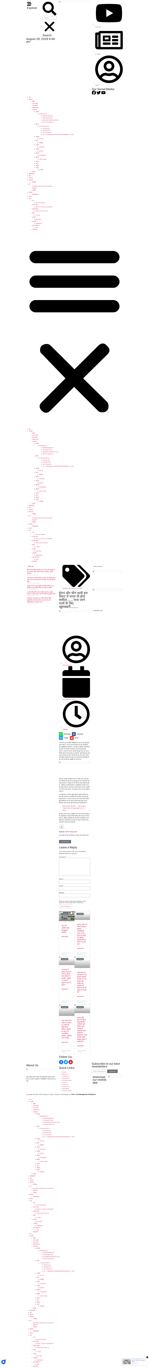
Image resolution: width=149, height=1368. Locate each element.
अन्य (30, 198)
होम (30, 97)
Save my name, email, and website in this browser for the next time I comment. (72, 902)
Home (64, 1072)
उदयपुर (37, 136)
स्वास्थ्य (31, 178)
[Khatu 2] (74, 762)
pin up (41, 138)
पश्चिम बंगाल (35, 107)
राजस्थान (34, 109)
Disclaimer (65, 1078)
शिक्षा (33, 213)
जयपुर (37, 167)
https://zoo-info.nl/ (42, 211)
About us (65, 1074)
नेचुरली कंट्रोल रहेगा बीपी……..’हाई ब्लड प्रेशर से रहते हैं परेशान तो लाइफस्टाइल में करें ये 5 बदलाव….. (74, 808)
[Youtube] (103, 93)
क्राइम (34, 217)
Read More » (65, 936)
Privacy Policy (67, 1080)
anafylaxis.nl (43, 114)
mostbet (42, 147)
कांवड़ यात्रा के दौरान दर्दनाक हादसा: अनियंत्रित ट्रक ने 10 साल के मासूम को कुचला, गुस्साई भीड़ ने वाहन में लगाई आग (82, 934)
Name (61, 879)
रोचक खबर (35, 205)
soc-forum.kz (47, 132)
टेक (33, 200)
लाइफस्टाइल (35, 209)
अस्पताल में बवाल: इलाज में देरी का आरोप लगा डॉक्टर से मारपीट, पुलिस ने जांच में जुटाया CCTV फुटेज (66, 977)
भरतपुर (37, 149)
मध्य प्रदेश (35, 105)
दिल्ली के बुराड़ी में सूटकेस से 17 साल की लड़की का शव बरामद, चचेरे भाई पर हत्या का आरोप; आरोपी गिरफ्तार (41, 571)
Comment (62, 857)
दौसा (37, 141)
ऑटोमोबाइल (35, 194)
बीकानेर (37, 153)
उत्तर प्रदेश (35, 103)
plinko (41, 151)
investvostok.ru (44, 126)
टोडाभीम (41, 169)
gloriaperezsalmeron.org (51, 120)
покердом (42, 155)
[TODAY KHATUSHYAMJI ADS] (107, 590)
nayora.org (46, 128)
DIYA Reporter (71, 832)
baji (37, 227)
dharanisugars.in (48, 116)
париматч (39, 223)
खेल (30, 176)
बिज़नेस (31, 192)
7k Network (92, 1094)
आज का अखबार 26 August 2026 (65, 929)
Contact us (66, 1076)
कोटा (37, 163)
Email (61, 885)
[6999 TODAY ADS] (107, 572)
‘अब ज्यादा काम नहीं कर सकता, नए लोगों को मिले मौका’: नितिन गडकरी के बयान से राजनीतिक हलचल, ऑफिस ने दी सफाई (67, 1029)
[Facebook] (94, 93)
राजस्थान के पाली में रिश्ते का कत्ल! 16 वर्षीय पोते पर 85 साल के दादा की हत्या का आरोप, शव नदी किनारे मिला (41, 579)
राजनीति (34, 221)
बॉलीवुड (34, 182)
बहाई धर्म (34, 188)
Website (61, 892)
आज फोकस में (35, 225)
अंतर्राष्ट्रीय (31, 174)
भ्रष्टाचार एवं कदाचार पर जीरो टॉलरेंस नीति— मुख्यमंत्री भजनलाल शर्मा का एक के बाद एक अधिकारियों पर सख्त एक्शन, (39, 600)
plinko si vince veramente (44, 207)
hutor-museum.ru (48, 122)
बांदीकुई (41, 143)
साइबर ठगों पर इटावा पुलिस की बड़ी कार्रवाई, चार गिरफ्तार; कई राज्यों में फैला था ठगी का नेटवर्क (40, 587)
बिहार (33, 101)
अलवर (37, 161)
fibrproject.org (47, 118)
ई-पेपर (30, 196)
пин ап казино (40, 203)
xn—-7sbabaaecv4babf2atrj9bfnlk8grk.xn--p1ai (58, 134)
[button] (49, 9)
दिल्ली (33, 172)
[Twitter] (98, 93)
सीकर (37, 124)
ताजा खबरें (79, 588)
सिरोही (37, 112)
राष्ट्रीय (31, 99)
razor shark (43, 159)
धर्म (29, 184)
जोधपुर (37, 165)
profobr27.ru (47, 130)
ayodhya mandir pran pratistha (42, 186)
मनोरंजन (31, 180)
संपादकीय (34, 229)
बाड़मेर (37, 145)
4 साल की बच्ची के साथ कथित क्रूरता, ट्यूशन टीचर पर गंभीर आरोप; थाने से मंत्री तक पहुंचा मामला (41, 593)
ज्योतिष (34, 190)
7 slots (38, 215)
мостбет (38, 219)
